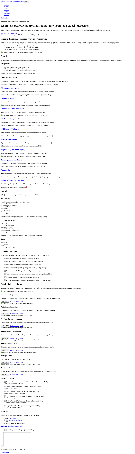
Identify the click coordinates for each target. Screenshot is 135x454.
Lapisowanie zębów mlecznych (12, 109)
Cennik (6, 10)
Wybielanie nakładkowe (10, 129)
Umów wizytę (5, 18)
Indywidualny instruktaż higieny (13, 150)
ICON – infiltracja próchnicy (11, 119)
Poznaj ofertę (13, 33)
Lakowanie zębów (7, 98)
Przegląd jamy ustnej (9, 139)
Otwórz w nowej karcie (16, 301)
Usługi (6, 8)
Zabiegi (6, 11)
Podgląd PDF (5, 301)
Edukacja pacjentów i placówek (13, 180)
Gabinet (6, 5)
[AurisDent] (13, 1)
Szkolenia (7, 13)
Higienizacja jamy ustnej (10, 88)
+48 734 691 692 (14, 418)
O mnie (6, 6)
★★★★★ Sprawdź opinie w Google (12, 426)
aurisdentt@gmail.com (15, 420)
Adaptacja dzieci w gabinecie (11, 160)
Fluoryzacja (5, 170)
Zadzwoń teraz (5, 33)
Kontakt (6, 15)
